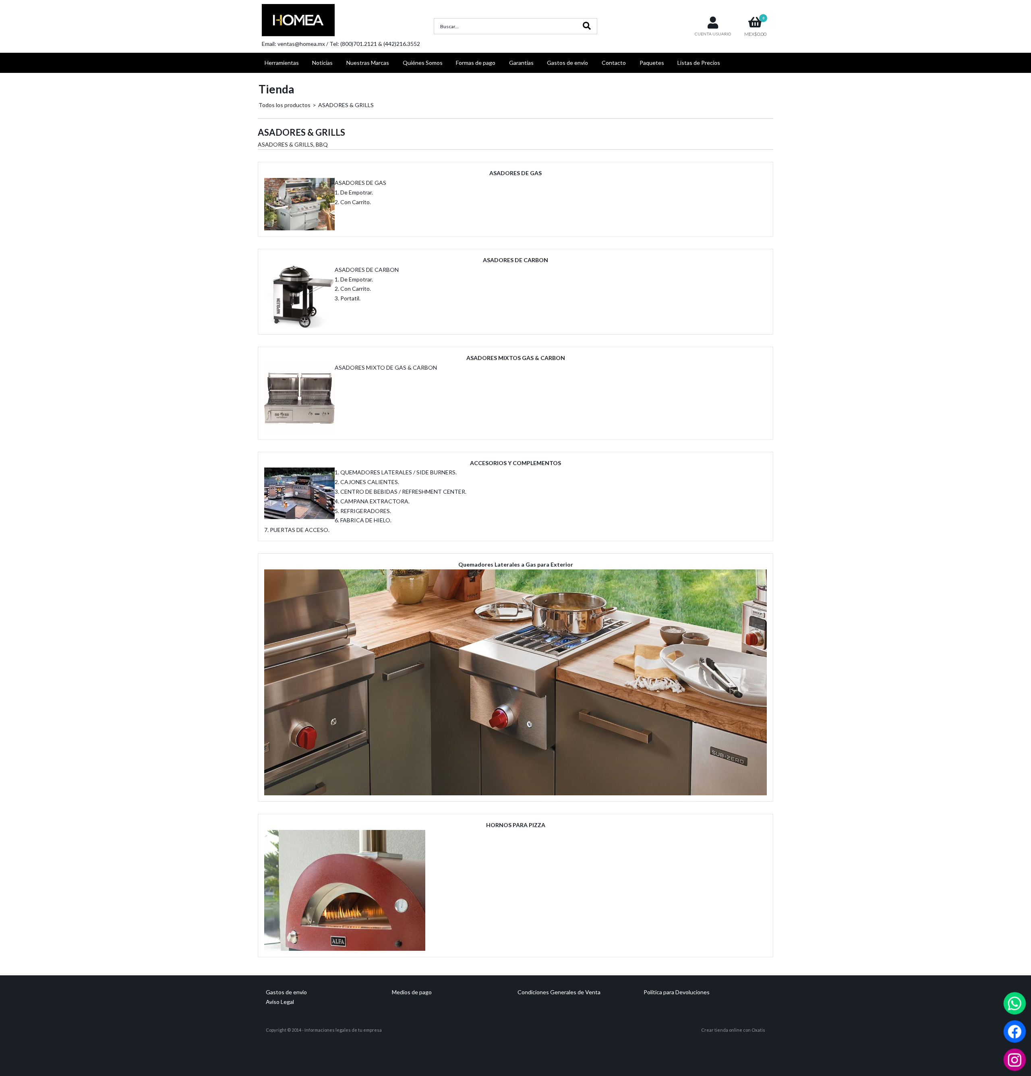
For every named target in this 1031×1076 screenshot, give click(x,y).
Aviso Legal (280, 1001)
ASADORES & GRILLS (346, 104)
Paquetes (652, 62)
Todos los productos (285, 104)
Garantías (521, 62)
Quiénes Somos (423, 62)
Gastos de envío (567, 62)
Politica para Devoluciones (677, 992)
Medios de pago (412, 992)
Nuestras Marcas (367, 62)
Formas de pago (475, 62)
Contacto (614, 62)
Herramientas (282, 62)
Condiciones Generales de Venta (559, 992)
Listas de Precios (698, 62)
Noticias (322, 62)
